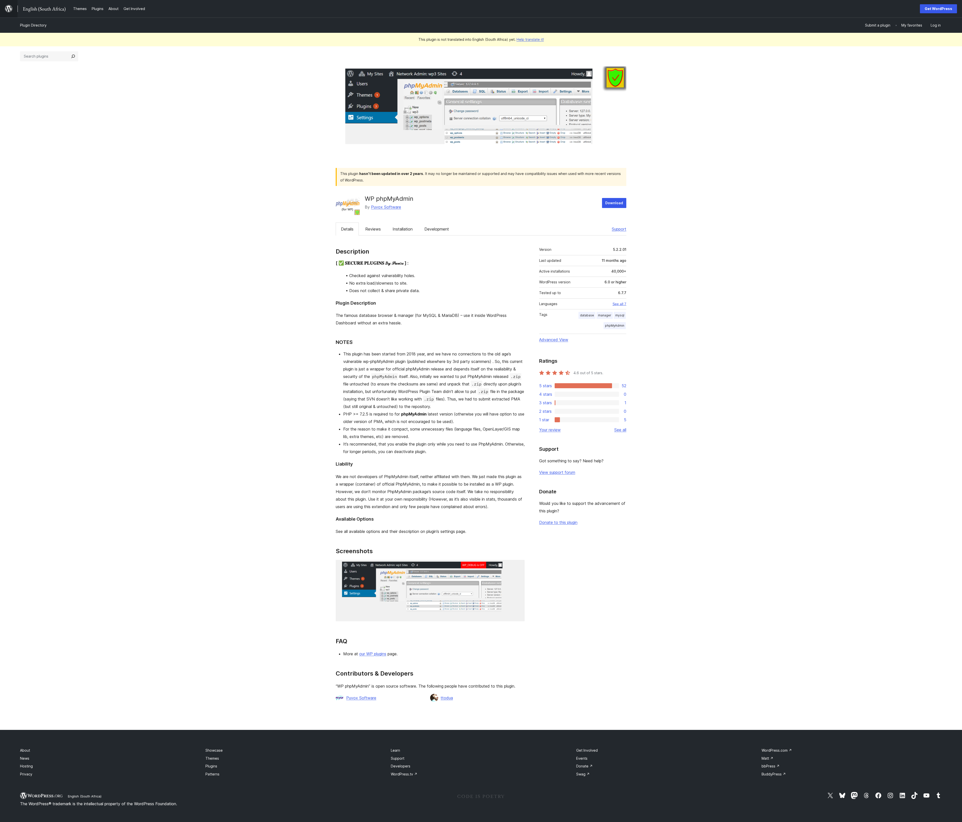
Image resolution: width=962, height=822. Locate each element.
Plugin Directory (33, 25)
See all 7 (619, 304)
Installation (403, 229)
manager (604, 315)
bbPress (771, 766)
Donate (584, 766)
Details (347, 229)
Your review (550, 429)
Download (614, 203)
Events (581, 758)
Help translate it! (530, 39)
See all (620, 429)
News (24, 758)
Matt (767, 758)
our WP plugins (372, 653)
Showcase (214, 750)
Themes (212, 758)
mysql (619, 315)
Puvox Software (386, 207)
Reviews (373, 229)
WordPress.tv (404, 774)
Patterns (212, 774)
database (587, 315)
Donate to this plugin (558, 522)
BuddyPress (774, 774)
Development (436, 229)
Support (619, 229)
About (25, 750)
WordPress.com (777, 750)
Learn (395, 750)
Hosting (26, 766)
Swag (583, 774)
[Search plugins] (73, 56)
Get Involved (587, 750)
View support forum (557, 472)
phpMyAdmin (614, 325)
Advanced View (553, 339)
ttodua (447, 697)
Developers (400, 766)
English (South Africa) (84, 796)
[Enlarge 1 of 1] (517, 566)
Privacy (26, 774)
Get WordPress (938, 9)
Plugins (211, 766)
